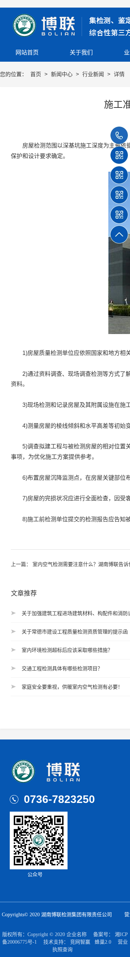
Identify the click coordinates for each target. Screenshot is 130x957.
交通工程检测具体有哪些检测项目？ (62, 668)
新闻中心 (62, 74)
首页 (36, 74)
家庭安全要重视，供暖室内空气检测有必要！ (72, 687)
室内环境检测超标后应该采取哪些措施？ (67, 650)
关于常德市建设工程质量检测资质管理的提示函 (75, 632)
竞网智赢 (80, 942)
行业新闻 (93, 74)
